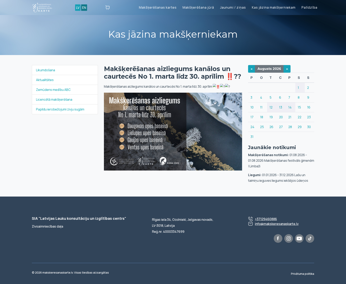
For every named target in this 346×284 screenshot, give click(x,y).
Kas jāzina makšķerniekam (274, 7)
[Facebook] (278, 238)
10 (251, 107)
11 (261, 107)
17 (251, 117)
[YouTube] (299, 238)
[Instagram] (288, 238)
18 (261, 117)
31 (251, 136)
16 (308, 107)
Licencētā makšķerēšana (54, 99)
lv (77, 7)
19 (271, 117)
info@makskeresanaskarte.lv (277, 223)
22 (299, 117)
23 (309, 117)
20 (281, 117)
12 (271, 107)
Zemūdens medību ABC (53, 89)
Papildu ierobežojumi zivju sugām (60, 109)
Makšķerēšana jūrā (198, 7)
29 (300, 127)
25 (262, 127)
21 (289, 117)
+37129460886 (266, 219)
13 (280, 107)
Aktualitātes (45, 80)
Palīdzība (309, 7)
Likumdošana (45, 70)
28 (290, 127)
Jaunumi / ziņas (233, 7)
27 (281, 127)
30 (309, 127)
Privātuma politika (302, 274)
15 (299, 107)
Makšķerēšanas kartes (158, 7)
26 (271, 127)
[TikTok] (310, 238)
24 (252, 127)
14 (290, 107)
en (84, 7)
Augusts (269, 69)
